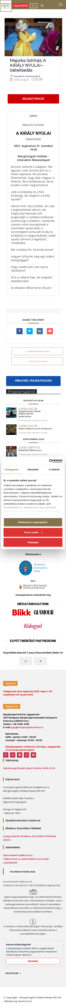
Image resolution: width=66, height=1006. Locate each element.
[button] (42, 6)
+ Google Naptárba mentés (37, 351)
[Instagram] (12, 755)
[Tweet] (30, 331)
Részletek (33, 961)
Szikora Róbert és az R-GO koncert (35, 429)
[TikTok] (26, 755)
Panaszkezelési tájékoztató (17, 881)
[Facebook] (5, 755)
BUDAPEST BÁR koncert (29, 450)
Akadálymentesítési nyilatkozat (23, 820)
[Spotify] (19, 755)
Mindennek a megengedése (33, 522)
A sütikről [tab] (54, 469)
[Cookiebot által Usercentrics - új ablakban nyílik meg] (49, 461)
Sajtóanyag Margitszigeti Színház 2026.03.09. (29, 768)
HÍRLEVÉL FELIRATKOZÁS (33, 380)
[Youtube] (33, 755)
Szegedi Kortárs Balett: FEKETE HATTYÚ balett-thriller (29, 414)
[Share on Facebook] (19, 331)
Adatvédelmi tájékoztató (18, 855)
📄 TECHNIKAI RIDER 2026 (20, 871)
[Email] (50, 331)
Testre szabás (31, 532)
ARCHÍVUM (13, 973)
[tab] (33, 116)
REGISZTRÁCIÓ (33, 98)
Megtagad (33, 542)
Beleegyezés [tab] (12, 469)
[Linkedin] (40, 331)
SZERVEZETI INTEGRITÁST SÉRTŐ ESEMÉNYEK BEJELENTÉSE (31, 885)
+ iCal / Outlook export (37, 361)
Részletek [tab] (33, 469)
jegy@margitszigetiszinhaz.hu (27, 727)
